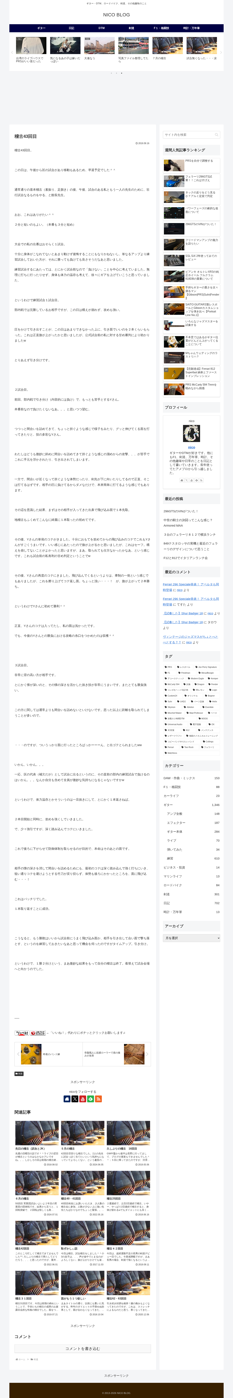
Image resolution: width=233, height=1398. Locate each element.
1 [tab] (111, 73)
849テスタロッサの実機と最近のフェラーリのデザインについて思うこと (191, 546)
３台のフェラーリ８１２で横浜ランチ (190, 534)
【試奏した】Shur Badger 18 (183, 613)
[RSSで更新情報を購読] (98, 1098)
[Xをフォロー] (74, 1098)
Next (221, 52)
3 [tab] (121, 73)
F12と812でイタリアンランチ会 (186, 558)
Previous (12, 52)
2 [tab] (116, 73)
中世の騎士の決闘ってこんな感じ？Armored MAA (188, 522)
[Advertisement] (116, 99)
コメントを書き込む (82, 1349)
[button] (217, 135)
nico (191, 447)
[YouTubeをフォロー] (82, 1098)
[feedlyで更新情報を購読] (90, 1098)
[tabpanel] (31, 52)
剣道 (20, 1073)
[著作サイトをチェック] (67, 1098)
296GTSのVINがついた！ (181, 511)
